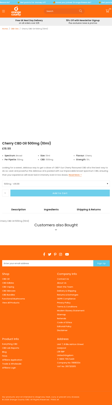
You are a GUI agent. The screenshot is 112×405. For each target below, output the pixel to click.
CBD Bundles (8, 294)
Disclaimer (62, 330)
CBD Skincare (8, 290)
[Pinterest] (55, 254)
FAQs (4, 355)
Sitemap (61, 314)
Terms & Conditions (67, 306)
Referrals (61, 318)
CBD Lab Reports (10, 347)
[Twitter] (49, 254)
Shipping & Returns (89, 209)
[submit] (80, 11)
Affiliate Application (12, 359)
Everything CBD (9, 344)
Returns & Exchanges (67, 294)
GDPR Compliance (66, 298)
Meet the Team (65, 286)
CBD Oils (15, 28)
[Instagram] (60, 254)
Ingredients (51, 209)
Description (18, 209)
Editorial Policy (64, 326)
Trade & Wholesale (11, 363)
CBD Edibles (8, 282)
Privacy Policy (63, 302)
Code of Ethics (64, 322)
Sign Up (101, 263)
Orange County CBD (16, 11)
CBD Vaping (8, 286)
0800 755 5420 (66, 359)
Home (5, 28)
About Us (61, 282)
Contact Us (63, 278)
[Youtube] (67, 254)
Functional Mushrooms (13, 298)
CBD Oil (5, 278)
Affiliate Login (9, 367)
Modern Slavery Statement (71, 310)
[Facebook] (44, 254)
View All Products (10, 302)
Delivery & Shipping (66, 290)
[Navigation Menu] (3, 11)
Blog (4, 351)
